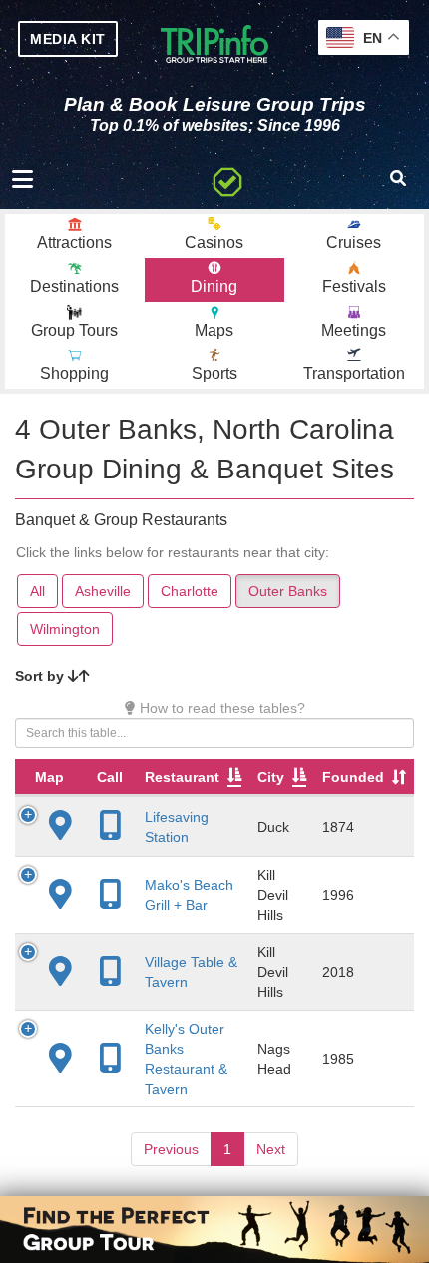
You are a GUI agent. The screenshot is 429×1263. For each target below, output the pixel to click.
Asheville (103, 591)
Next (270, 1149)
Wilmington (65, 629)
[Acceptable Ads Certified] (227, 179)
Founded (353, 777)
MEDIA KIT (68, 39)
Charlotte (189, 591)
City (270, 777)
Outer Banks (287, 591)
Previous (171, 1149)
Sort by (41, 676)
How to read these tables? (220, 708)
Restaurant (182, 777)
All (37, 591)
